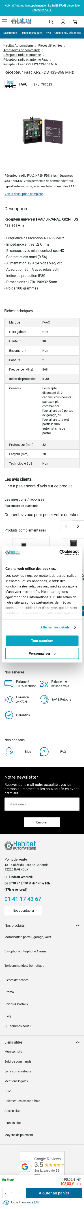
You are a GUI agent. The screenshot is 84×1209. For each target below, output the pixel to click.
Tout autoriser (42, 640)
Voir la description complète (23, 194)
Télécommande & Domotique (24, 965)
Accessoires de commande (21, 50)
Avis (48, 32)
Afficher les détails (55, 627)
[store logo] (21, 21)
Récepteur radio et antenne (22, 55)
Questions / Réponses (67, 32)
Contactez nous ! (42, 10)
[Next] (78, 526)
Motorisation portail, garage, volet (27, 937)
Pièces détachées (50, 45)
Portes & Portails (16, 1004)
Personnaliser (39, 653)
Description (10, 32)
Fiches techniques (31, 32)
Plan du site (12, 1123)
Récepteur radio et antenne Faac (25, 59)
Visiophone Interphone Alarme (25, 951)
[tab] (42, 925)
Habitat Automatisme (18, 45)
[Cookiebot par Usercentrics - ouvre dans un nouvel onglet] (60, 553)
